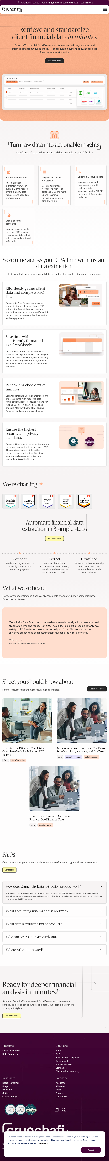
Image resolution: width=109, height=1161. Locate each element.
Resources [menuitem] (8, 1078)
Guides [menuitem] (5, 1093)
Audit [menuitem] (58, 1050)
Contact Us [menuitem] (61, 1096)
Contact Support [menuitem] (10, 1096)
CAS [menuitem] (58, 1054)
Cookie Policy (42, 1143)
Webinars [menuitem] (7, 1089)
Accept (91, 1150)
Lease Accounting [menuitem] (11, 1050)
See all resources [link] (97, 689)
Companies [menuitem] (61, 1068)
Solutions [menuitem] (62, 1045)
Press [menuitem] (58, 1089)
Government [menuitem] (62, 1061)
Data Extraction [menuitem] (10, 1054)
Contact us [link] (9, 870)
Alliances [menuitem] (60, 1086)
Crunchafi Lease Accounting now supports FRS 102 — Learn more (57, 2)
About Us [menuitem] (60, 1083)
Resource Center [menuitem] (10, 1083)
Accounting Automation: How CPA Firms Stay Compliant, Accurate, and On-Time (81, 749)
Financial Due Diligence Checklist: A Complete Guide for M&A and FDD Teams (23, 751)
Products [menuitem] (8, 1045)
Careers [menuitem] (60, 1093)
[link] (12, 9)
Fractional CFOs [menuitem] (64, 1064)
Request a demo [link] (54, 61)
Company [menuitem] (62, 1078)
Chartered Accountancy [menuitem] (67, 1071)
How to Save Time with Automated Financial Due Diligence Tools (50, 817)
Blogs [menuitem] (5, 1086)
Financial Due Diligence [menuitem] (67, 1057)
